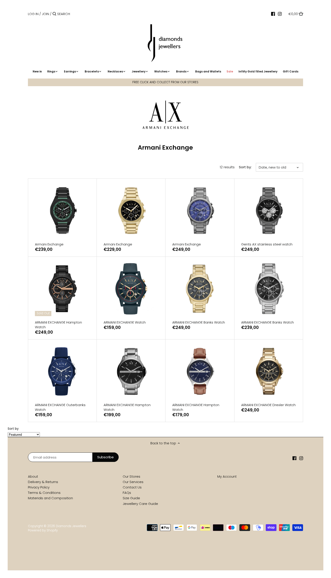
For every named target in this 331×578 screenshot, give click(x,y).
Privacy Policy (39, 487)
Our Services (133, 481)
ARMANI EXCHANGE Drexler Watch (268, 405)
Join (45, 13)
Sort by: (245, 167)
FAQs (127, 492)
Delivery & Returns (43, 481)
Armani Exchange (49, 244)
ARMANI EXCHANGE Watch (125, 322)
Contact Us (132, 487)
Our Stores (131, 476)
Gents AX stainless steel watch (266, 244)
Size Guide (131, 498)
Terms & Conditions (44, 492)
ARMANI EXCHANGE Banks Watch (198, 322)
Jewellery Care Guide (140, 503)
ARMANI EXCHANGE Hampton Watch (58, 324)
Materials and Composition (50, 498)
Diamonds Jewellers (71, 526)
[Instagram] (280, 13)
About (33, 476)
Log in (33, 13)
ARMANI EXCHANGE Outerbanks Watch (60, 407)
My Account (227, 476)
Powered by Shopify (43, 530)
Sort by (13, 429)
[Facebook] (273, 13)
